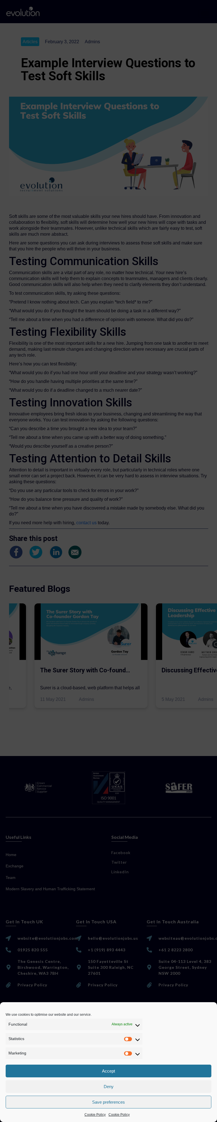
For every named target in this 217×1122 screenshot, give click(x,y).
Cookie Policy (95, 1115)
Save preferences (108, 1102)
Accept (108, 1071)
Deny (109, 1086)
